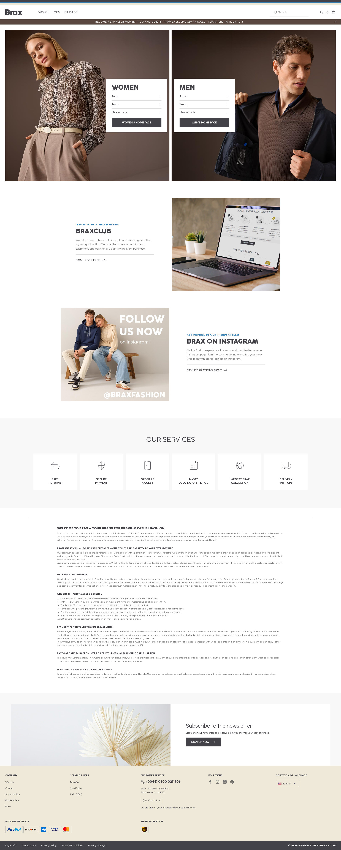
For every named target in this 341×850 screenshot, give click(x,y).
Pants (115, 96)
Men (57, 12)
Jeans (115, 104)
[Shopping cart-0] (333, 12)
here (220, 21)
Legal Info (10, 845)
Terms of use (28, 845)
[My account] (321, 12)
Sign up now (200, 742)
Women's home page (136, 122)
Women (44, 12)
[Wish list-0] (327, 12)
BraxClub (75, 782)
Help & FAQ (76, 794)
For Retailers (12, 800)
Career (9, 788)
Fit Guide (70, 12)
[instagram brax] (217, 782)
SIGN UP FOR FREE (88, 260)
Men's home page (204, 122)
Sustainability (12, 794)
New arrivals (119, 112)
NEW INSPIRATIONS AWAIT (204, 370)
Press (8, 806)
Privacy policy (48, 845)
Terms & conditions (72, 845)
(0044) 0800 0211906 (163, 782)
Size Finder (76, 788)
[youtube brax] (225, 782)
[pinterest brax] (232, 782)
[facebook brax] (210, 782)
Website (9, 782)
